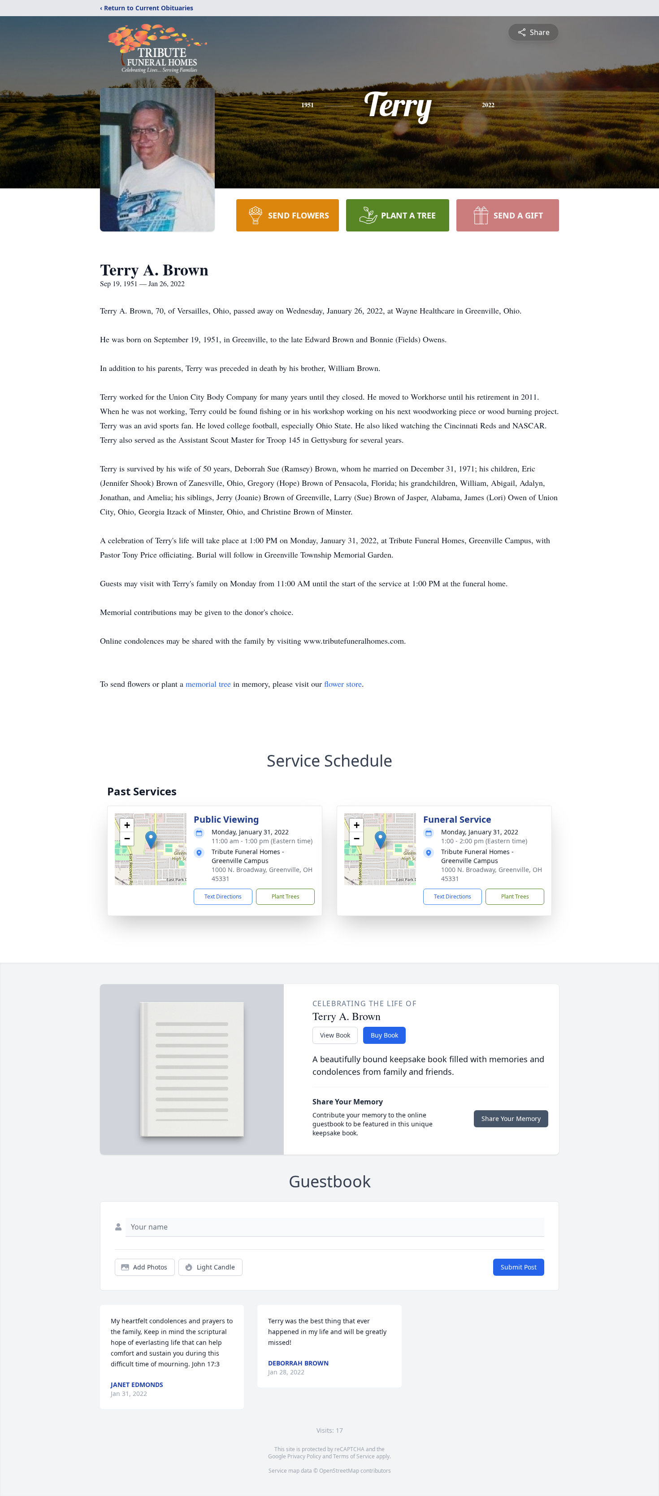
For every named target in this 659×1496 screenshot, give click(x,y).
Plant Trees (285, 896)
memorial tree (208, 683)
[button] (150, 840)
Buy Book (384, 1035)
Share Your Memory (511, 1118)
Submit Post (519, 1267)
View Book (335, 1035)
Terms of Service (354, 1456)
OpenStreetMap (339, 1470)
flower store (343, 683)
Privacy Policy (304, 1456)
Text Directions (223, 896)
